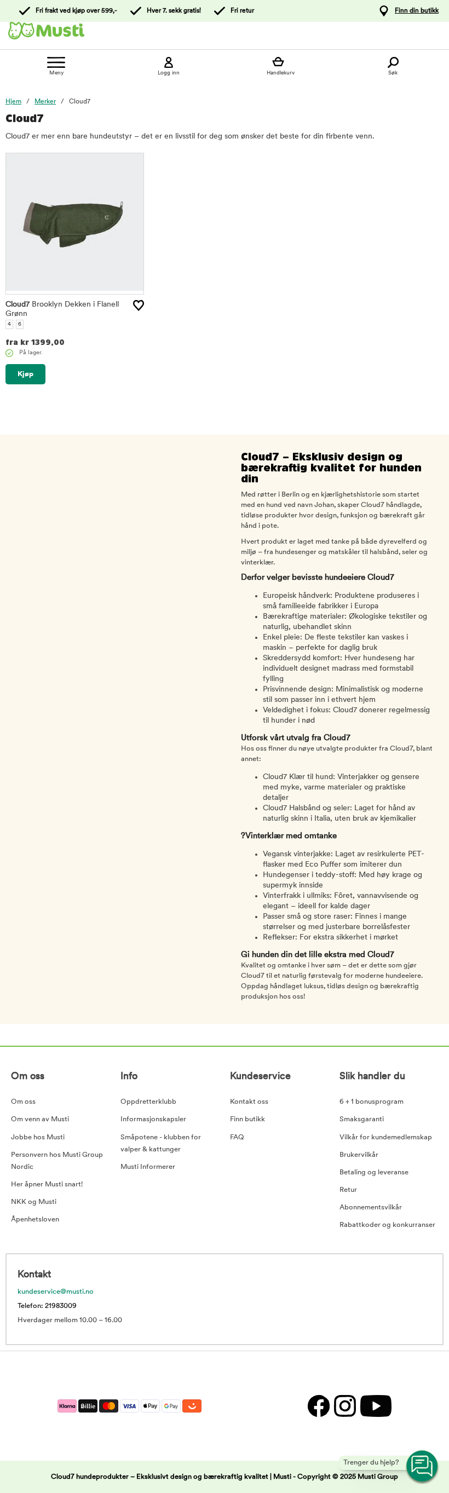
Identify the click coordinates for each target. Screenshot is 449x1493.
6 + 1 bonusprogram (371, 1101)
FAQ (237, 1137)
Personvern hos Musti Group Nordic (57, 1161)
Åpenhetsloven (35, 1219)
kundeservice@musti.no (56, 1291)
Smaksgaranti (361, 1119)
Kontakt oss (249, 1101)
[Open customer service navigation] (422, 1466)
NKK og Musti (33, 1202)
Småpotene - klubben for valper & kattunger (160, 1143)
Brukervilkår (358, 1154)
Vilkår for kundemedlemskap (385, 1137)
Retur (348, 1190)
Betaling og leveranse (373, 1172)
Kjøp (25, 374)
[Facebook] (318, 1405)
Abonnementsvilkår (370, 1207)
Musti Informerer (147, 1167)
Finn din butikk (417, 11)
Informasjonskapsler (153, 1119)
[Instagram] (344, 1405)
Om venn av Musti (40, 1119)
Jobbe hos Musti (38, 1137)
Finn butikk (247, 1119)
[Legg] (138, 305)
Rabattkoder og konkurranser (387, 1225)
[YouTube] (375, 1405)
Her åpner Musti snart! (47, 1184)
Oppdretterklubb (148, 1101)
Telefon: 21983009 (47, 1306)
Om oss (23, 1101)
